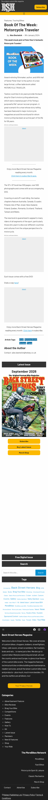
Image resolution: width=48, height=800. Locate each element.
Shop (7, 743)
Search (41, 572)
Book (21, 339)
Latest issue (10, 732)
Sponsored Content (11, 616)
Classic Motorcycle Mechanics (17, 595)
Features (8, 20)
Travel (29, 343)
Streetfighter (6, 620)
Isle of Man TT (13, 602)
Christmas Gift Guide (39, 592)
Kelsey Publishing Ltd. (13, 795)
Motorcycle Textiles (28, 609)
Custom (40, 595)
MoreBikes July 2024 (20, 606)
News (42, 609)
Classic (6, 595)
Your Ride (41, 620)
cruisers (34, 595)
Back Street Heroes (23, 587)
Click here (27, 330)
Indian (6, 602)
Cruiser (28, 595)
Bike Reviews (10, 704)
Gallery (13, 599)
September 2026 (24, 371)
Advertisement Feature (14, 701)
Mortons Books (30, 339)
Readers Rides (31, 613)
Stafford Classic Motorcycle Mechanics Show (31, 616)
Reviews (22, 343)
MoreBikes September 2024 (35, 606)
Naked (37, 609)
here (16, 283)
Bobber (5, 592)
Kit (18, 602)
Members (8, 736)
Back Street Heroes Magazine (17, 634)
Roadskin (40, 613)
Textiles (18, 620)
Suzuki (12, 620)
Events (6, 599)
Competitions (10, 711)
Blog (38, 587)
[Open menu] (24, 13)
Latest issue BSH (36, 602)
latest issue (24, 602)
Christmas (29, 592)
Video (34, 620)
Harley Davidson (33, 599)
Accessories (6, 588)
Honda (42, 599)
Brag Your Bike (19, 591)
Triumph (28, 620)
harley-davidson (22, 599)
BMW (42, 588)
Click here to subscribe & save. (24, 176)
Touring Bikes (18, 20)
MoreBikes (9, 605)
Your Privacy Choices (24, 686)
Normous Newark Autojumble (13, 613)
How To (8, 725)
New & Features (11, 739)
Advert (24, 128)
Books (10, 592)
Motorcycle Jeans (17, 609)
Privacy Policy (29, 795)
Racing (23, 613)
